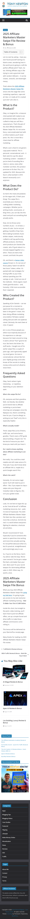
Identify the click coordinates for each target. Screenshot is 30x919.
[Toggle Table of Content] (20, 52)
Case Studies (6, 822)
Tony (5, 47)
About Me (5, 869)
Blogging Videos (7, 818)
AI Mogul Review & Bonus (13, 682)
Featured (5, 826)
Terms (4, 881)
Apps (4, 811)
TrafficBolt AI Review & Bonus (12, 649)
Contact (4, 873)
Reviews (5, 30)
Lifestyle (5, 834)
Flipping (4, 830)
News (4, 845)
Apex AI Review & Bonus (12, 708)
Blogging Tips (6, 815)
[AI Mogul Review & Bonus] (15, 666)
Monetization (6, 841)
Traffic (4, 856)
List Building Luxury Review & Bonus (14, 721)
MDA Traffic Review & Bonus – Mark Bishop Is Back (14, 654)
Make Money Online (8, 837)
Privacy (4, 877)
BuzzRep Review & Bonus (8, 756)
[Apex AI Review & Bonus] (15, 692)
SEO (3, 853)
